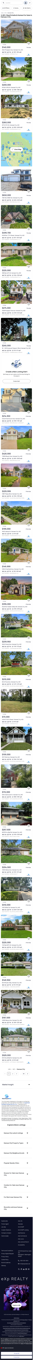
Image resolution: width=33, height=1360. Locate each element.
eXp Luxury (21, 1239)
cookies (6, 1338)
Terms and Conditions (7, 1250)
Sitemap (3, 1265)
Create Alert (16, 381)
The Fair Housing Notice (22, 1333)
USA (9, 1069)
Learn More (21, 1336)
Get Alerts (27, 8)
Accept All (16, 1353)
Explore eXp (4, 1221)
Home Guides (4, 1236)
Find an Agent (5, 1224)
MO (14, 1069)
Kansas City (21, 1069)
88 (23, 1073)
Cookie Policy (4, 1259)
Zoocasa (20, 1224)
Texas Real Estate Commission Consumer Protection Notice (16, 1330)
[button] (16, 1085)
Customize (16, 1357)
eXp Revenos (21, 1233)
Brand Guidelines (5, 1262)
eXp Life (20, 1221)
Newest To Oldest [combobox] (16, 8)
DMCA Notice (16, 1318)
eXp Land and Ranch (23, 1242)
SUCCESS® (21, 1227)
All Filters (6, 8)
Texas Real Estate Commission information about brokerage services (16, 1328)
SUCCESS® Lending (23, 1230)
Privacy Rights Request (7, 1253)
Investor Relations (6, 1230)
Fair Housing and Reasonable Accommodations (16, 1322)
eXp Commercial (22, 1236)
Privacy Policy (5, 1256)
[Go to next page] (27, 1073)
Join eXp (3, 1227)
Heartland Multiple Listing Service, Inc (16, 1103)
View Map (17, 149)
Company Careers (6, 1233)
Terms (22, 1343)
